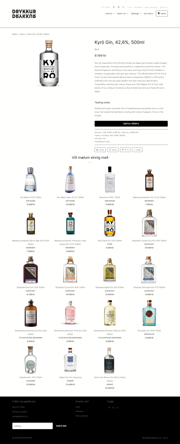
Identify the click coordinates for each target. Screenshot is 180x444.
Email (138, 150)
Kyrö (97, 49)
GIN (104, 132)
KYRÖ (109, 132)
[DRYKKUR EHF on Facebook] (114, 7)
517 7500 (105, 7)
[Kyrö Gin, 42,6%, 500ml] (48, 62)
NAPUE (122, 135)
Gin (104, 138)
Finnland (105, 135)
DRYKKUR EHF (26, 438)
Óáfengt (135, 13)
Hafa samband (151, 7)
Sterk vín (121, 13)
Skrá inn (164, 7)
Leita (130, 7)
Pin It (127, 150)
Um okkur (148, 13)
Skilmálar (138, 7)
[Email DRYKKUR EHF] (123, 7)
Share (114, 150)
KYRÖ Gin (117, 132)
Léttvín (108, 13)
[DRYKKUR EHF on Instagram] (118, 7)
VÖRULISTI (134, 132)
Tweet (101, 150)
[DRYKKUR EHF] (24, 14)
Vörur (22, 34)
